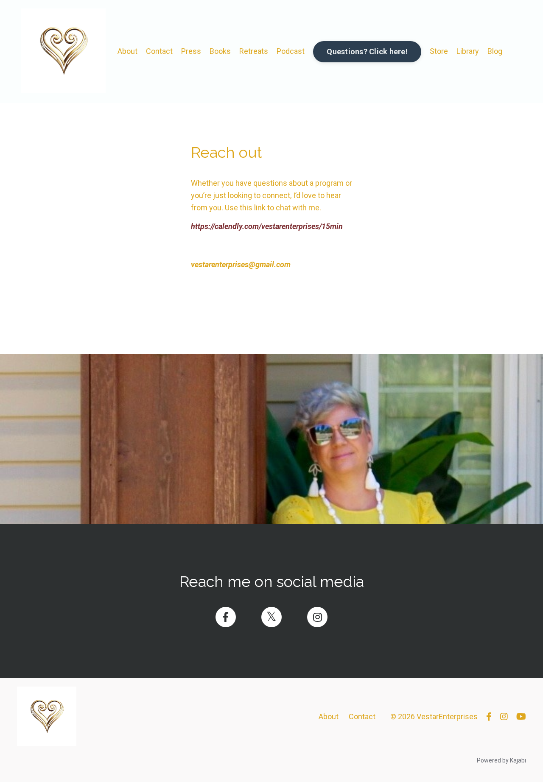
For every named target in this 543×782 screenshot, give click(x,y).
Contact (159, 51)
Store (439, 51)
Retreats (253, 51)
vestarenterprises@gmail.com (241, 264)
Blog (494, 51)
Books (220, 51)
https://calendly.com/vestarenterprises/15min (267, 226)
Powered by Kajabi (501, 760)
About (127, 51)
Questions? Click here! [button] (367, 51)
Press (191, 51)
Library (467, 51)
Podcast (291, 51)
